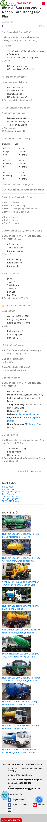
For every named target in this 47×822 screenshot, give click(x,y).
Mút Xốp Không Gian (11, 491)
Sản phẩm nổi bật (10, 496)
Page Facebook (18, 799)
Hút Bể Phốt (7, 487)
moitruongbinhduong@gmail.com (24, 788)
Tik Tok (15, 809)
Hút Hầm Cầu (8, 489)
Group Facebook (19, 804)
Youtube (41, 804)
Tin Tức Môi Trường (10, 501)
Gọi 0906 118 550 (12, 820)
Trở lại (41, 26)
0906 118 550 (24, 3)
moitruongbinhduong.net (27, 414)
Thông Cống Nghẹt (10, 498)
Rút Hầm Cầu (8, 494)
